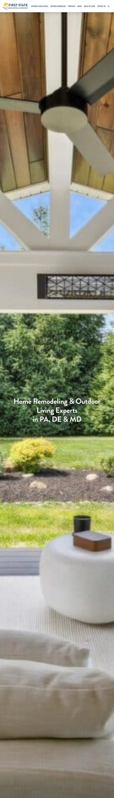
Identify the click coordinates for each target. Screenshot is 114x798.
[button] (108, 6)
